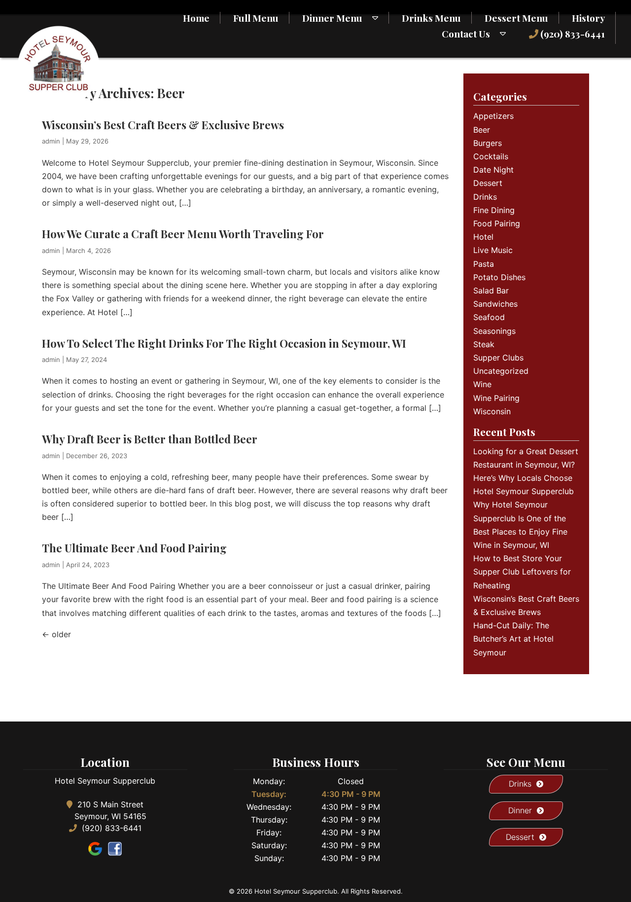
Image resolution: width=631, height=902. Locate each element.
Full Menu (256, 18)
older (56, 634)
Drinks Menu (431, 18)
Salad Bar (491, 290)
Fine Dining (494, 210)
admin (51, 141)
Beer (481, 130)
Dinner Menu (332, 18)
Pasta (483, 264)
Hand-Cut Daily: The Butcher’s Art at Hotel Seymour (513, 638)
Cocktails (490, 156)
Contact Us (466, 33)
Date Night (493, 170)
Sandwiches (495, 304)
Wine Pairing (496, 398)
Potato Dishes (499, 277)
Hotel (483, 237)
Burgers (487, 143)
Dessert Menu (516, 18)
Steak (483, 344)
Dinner (520, 810)
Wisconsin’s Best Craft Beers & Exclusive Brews (163, 124)
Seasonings (494, 331)
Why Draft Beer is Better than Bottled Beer (149, 439)
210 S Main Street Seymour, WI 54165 (110, 810)
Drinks (485, 197)
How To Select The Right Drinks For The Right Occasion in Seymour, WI (224, 343)
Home (196, 18)
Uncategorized (500, 371)
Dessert (487, 183)
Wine (482, 384)
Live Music (493, 250)
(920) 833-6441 (571, 33)
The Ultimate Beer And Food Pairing (134, 548)
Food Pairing (496, 223)
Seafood (489, 317)
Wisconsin (492, 411)
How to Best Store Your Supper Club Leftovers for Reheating (522, 571)
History (588, 18)
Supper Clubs (498, 357)
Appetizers (493, 116)
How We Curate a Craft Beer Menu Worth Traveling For (183, 233)
